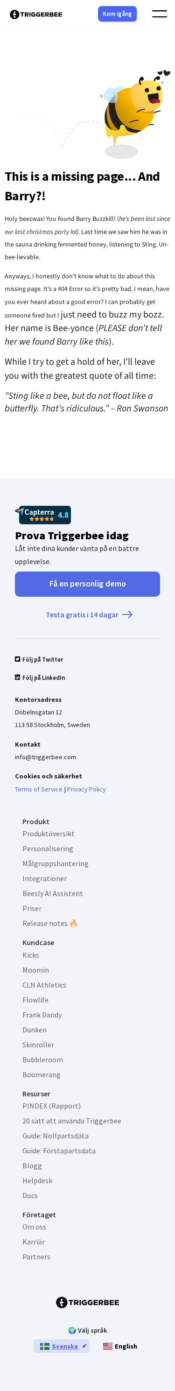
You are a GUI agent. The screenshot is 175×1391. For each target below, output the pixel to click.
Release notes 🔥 (50, 923)
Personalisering (47, 848)
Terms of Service (39, 789)
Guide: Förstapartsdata (59, 1150)
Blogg (32, 1165)
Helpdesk (37, 1180)
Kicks (30, 955)
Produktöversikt (48, 833)
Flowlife (35, 999)
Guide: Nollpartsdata (55, 1135)
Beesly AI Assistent (52, 893)
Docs (30, 1195)
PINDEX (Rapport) (51, 1105)
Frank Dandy (42, 1014)
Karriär (33, 1241)
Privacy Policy (86, 789)
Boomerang (41, 1074)
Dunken (34, 1029)
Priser (32, 908)
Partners (36, 1256)
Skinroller (38, 1044)
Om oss (34, 1226)
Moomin (35, 969)
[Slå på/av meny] (159, 14)
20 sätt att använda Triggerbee (71, 1120)
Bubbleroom (42, 1059)
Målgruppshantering (55, 863)
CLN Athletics (44, 984)
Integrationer (44, 878)
